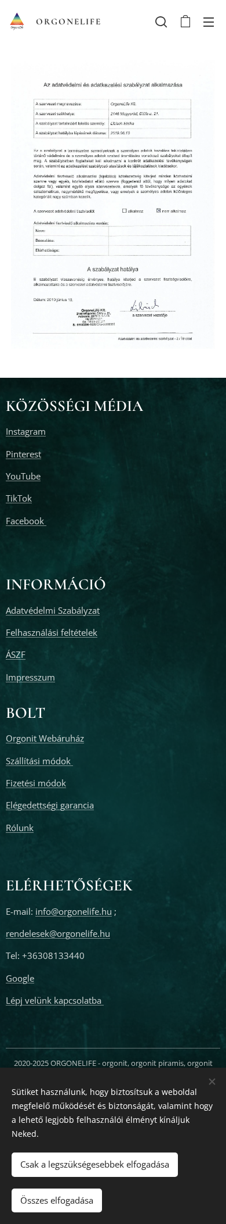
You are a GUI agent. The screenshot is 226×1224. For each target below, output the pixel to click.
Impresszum (30, 677)
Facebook (26, 521)
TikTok (19, 498)
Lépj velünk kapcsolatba (55, 1000)
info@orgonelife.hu (73, 911)
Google (20, 978)
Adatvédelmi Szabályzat (53, 610)
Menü (208, 21)
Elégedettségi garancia (50, 805)
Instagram (26, 431)
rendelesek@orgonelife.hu (58, 933)
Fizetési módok (36, 783)
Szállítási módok (39, 761)
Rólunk (20, 827)
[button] (161, 21)
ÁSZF (15, 654)
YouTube (23, 476)
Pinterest (23, 454)
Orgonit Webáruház (45, 738)
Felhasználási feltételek (51, 632)
